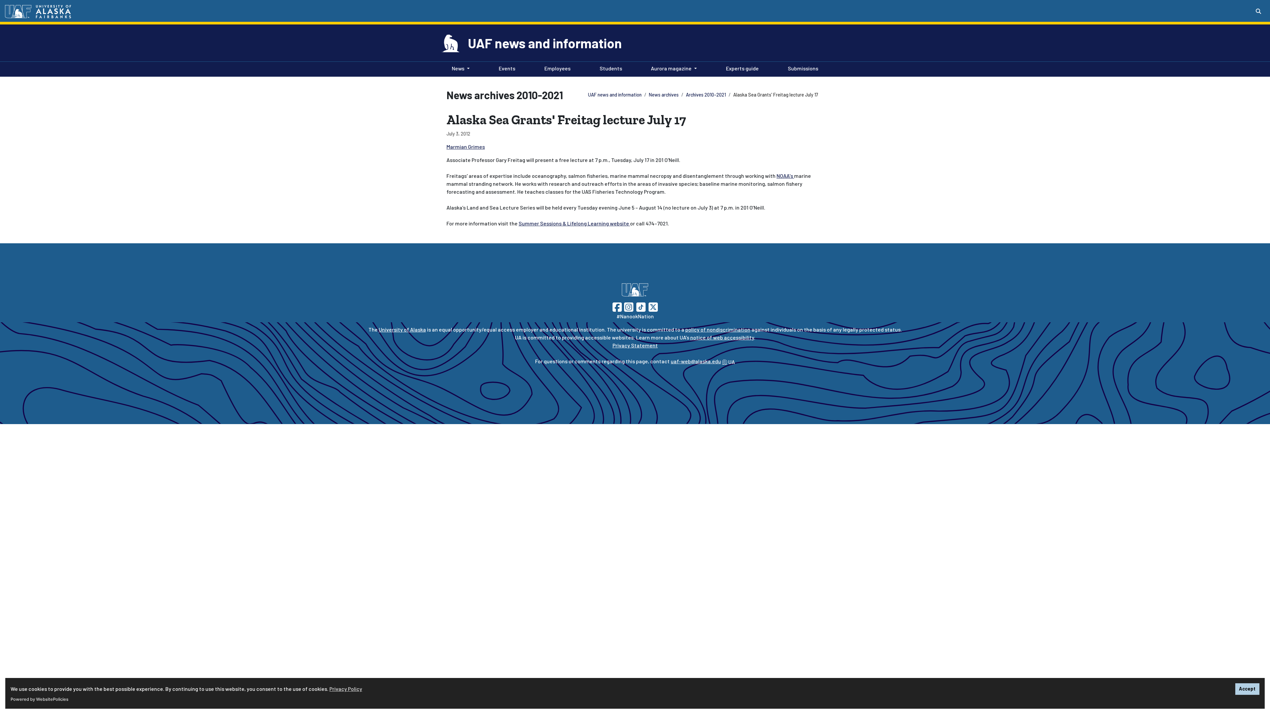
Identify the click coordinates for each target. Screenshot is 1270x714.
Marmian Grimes (465, 146)
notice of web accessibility (722, 337)
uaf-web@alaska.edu (696, 361)
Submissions (801, 68)
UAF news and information (545, 43)
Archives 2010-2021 (706, 95)
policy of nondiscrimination (717, 329)
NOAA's (785, 176)
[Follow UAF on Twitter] (653, 306)
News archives (664, 95)
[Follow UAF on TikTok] (641, 306)
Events (505, 68)
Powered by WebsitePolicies (39, 699)
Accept (1247, 689)
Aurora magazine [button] (671, 68)
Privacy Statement (635, 345)
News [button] (458, 68)
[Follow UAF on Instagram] (628, 306)
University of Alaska (402, 329)
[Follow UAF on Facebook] (617, 306)
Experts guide (741, 68)
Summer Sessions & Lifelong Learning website (574, 223)
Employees (556, 68)
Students (609, 68)
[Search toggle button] (1258, 11)
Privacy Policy (345, 689)
